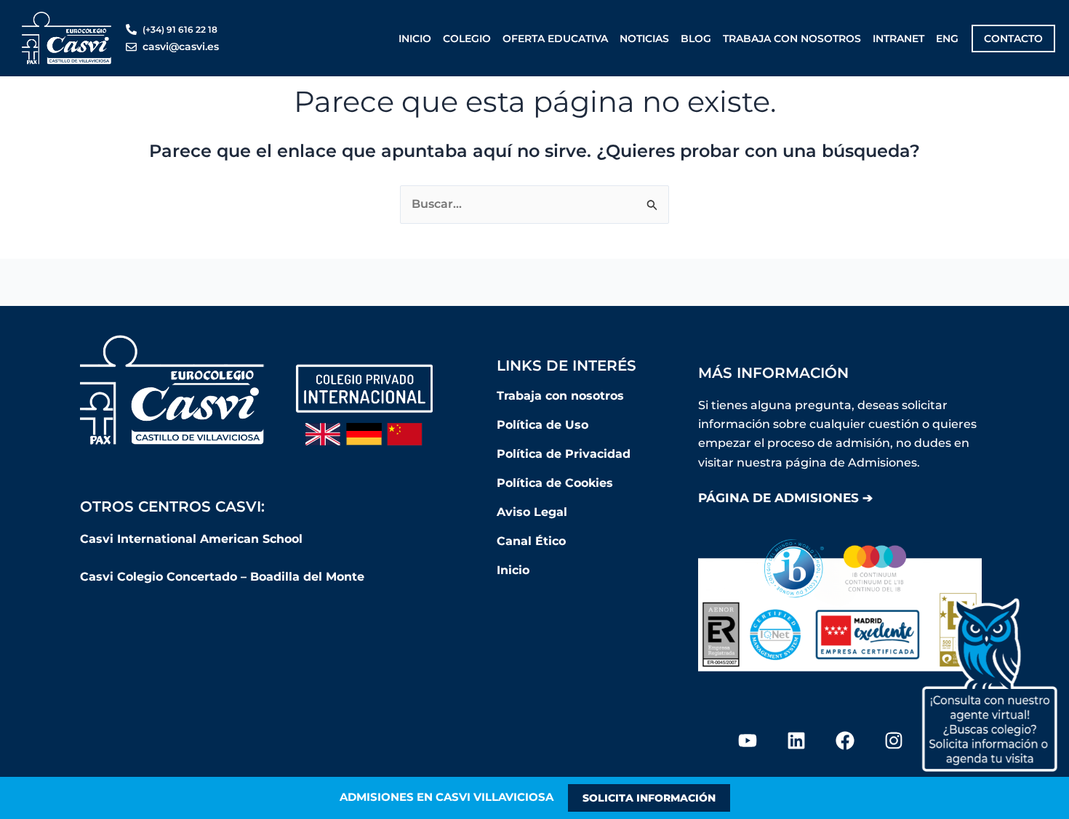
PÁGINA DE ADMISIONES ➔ (785, 498)
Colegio (467, 38)
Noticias (644, 38)
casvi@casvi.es (181, 46)
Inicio (415, 38)
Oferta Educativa (555, 38)
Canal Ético (531, 541)
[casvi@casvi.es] (131, 46)
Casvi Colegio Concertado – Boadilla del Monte (222, 577)
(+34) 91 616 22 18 (180, 29)
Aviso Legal (532, 512)
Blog (696, 38)
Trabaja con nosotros (792, 38)
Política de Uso (542, 425)
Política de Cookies (555, 483)
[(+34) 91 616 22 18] (131, 29)
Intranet (898, 38)
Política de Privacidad (563, 454)
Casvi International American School (193, 539)
